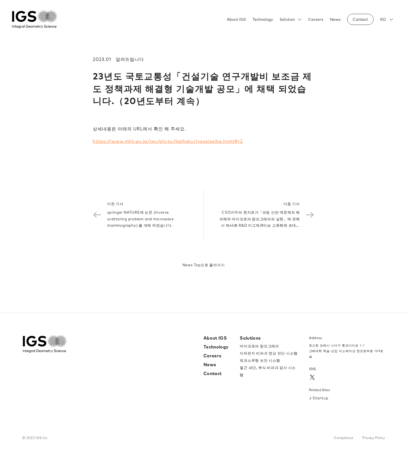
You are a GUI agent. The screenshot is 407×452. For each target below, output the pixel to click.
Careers (315, 19)
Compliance (343, 438)
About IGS (236, 19)
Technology (263, 19)
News (335, 19)
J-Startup (319, 398)
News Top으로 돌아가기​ (203, 265)
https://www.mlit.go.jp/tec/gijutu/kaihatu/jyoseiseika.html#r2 (168, 141)
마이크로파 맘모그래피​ (259, 346)
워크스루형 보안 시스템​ (260, 360)
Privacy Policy (373, 438)
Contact (212, 373)
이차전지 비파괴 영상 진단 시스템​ (268, 353)
